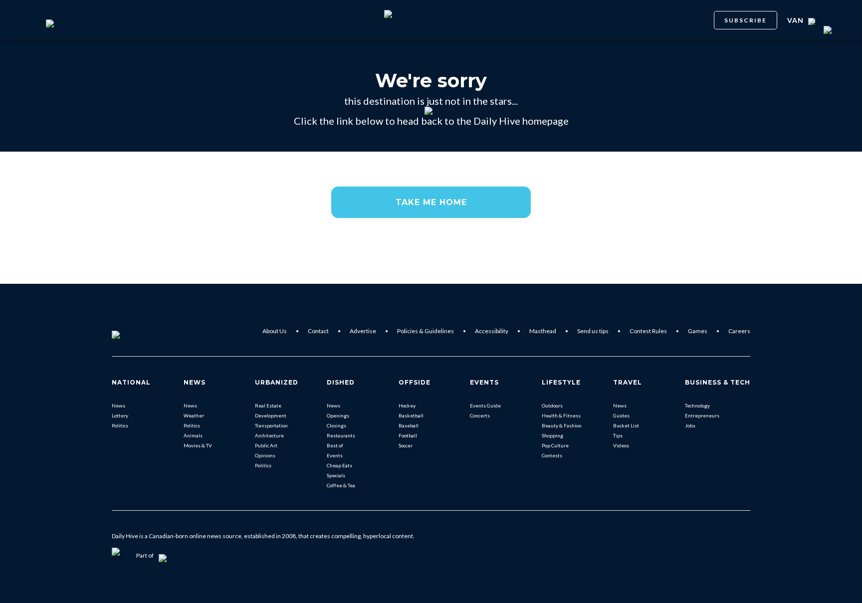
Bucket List (626, 425)
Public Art (266, 445)
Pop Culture (555, 445)
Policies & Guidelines (425, 331)
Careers (739, 331)
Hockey (407, 405)
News (118, 405)
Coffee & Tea (341, 485)
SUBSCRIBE (745, 20)
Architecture (269, 435)
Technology (697, 405)
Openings (338, 415)
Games (697, 331)
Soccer (406, 445)
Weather (194, 415)
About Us (274, 331)
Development (270, 415)
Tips (618, 435)
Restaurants (341, 435)
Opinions (265, 455)
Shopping (552, 435)
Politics (120, 425)
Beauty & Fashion (562, 425)
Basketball (411, 415)
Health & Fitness (561, 415)
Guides (621, 415)
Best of (335, 445)
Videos (621, 445)
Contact (318, 331)
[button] (431, 202)
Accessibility (491, 331)
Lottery (120, 415)
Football (408, 435)
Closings (336, 425)
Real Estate (268, 405)
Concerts (480, 415)
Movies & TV (198, 445)
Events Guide (485, 405)
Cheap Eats (339, 465)
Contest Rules (648, 331)
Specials (336, 475)
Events (335, 455)
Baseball (409, 425)
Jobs (690, 425)
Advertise (363, 331)
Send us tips (593, 331)
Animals (193, 435)
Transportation (271, 425)
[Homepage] (132, 331)
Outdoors (552, 405)
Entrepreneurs (702, 415)
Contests (552, 455)
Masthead (542, 331)
